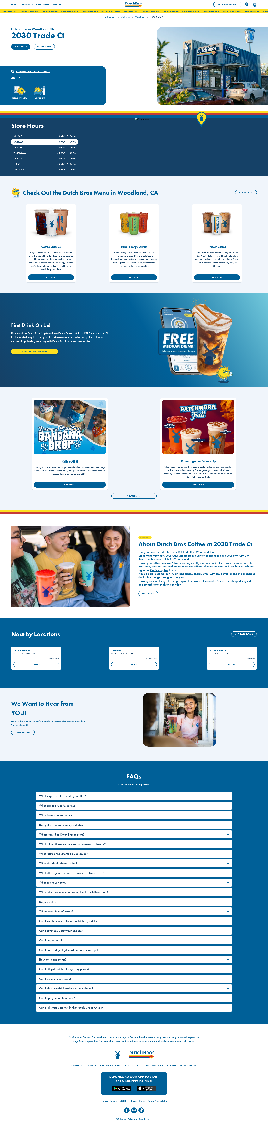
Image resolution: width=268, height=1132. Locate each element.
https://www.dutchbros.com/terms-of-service (168, 1041)
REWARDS (27, 4)
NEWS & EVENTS (140, 1065)
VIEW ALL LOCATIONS (244, 634)
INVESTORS (158, 1065)
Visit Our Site (148, 593)
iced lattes (144, 566)
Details (36, 665)
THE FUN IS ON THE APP (35, 11)
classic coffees (240, 563)
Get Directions (44, 47)
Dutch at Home (229, 5)
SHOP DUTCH (174, 1065)
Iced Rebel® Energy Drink (194, 574)
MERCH (57, 4)
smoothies (150, 584)
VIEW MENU (51, 277)
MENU (14, 4)
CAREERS (93, 1065)
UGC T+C (124, 1101)
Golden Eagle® (159, 570)
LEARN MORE (70, 485)
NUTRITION (190, 1065)
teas (221, 581)
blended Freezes (213, 566)
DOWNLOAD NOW (15, 11)
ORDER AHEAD (21, 47)
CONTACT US (78, 1065)
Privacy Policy (138, 1101)
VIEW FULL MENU (246, 192)
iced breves (236, 566)
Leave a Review (23, 732)
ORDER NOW (198, 485)
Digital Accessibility (157, 1101)
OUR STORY (106, 1065)
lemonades (209, 581)
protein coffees (193, 566)
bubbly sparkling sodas (239, 581)
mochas (156, 566)
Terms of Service (109, 1101)
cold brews (174, 566)
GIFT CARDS (42, 4)
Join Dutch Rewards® (34, 351)
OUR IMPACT (122, 1065)
